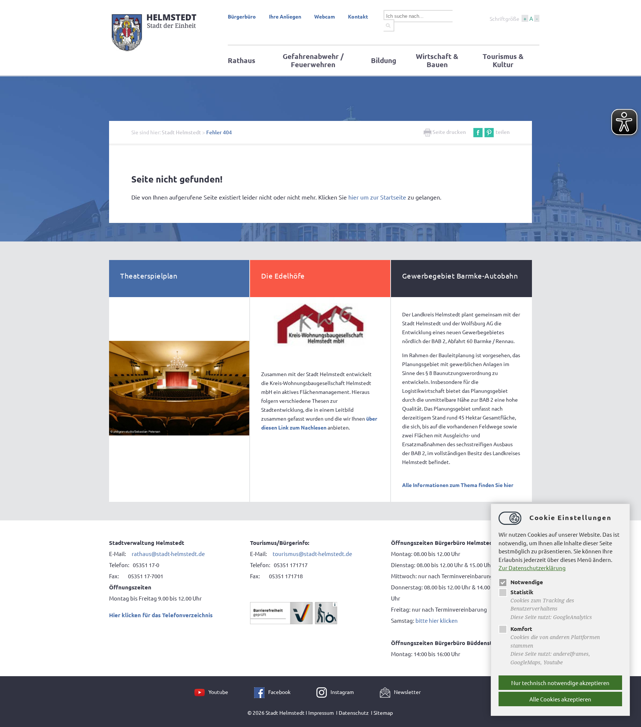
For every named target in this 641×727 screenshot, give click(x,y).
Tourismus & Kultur (503, 60)
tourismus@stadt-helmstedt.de (313, 553)
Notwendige (526, 582)
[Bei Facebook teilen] (478, 131)
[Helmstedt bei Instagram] (323, 691)
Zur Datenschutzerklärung (532, 567)
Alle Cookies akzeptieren (560, 699)
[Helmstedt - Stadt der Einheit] (155, 53)
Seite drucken (448, 131)
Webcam (324, 16)
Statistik (521, 592)
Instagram (342, 691)
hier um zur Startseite (377, 197)
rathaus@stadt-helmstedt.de (168, 553)
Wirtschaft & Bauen (437, 60)
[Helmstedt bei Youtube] (201, 691)
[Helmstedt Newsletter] (387, 691)
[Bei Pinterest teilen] (489, 131)
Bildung (383, 60)
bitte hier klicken (436, 620)
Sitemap (383, 712)
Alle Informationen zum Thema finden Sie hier (457, 484)
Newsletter (407, 691)
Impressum (321, 712)
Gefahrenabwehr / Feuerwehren (313, 60)
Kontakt (358, 16)
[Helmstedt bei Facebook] (261, 691)
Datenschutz (354, 712)
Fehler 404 (219, 132)
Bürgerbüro (242, 16)
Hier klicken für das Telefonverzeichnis (161, 615)
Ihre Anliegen (285, 16)
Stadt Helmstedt (181, 132)
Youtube (218, 691)
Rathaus (241, 60)
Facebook (279, 691)
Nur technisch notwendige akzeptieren (560, 682)
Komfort (521, 628)
